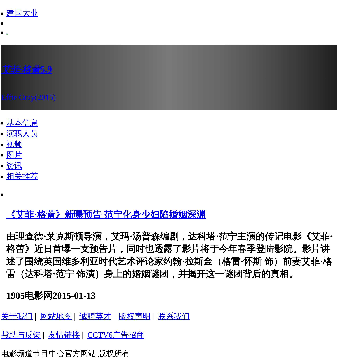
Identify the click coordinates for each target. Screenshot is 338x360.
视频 (14, 144)
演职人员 (22, 133)
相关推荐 (22, 176)
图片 (14, 155)
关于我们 (17, 316)
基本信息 (22, 123)
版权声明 (134, 316)
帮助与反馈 (21, 335)
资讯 (14, 165)
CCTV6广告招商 (115, 335)
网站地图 (56, 316)
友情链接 (64, 335)
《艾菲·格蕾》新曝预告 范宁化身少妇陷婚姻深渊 (106, 214)
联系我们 (174, 316)
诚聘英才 (95, 316)
